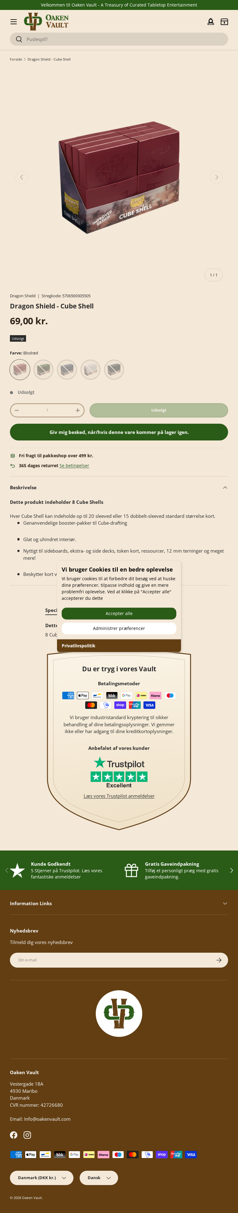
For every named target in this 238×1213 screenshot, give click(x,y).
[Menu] (13, 22)
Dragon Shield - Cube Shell (49, 59)
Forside (16, 59)
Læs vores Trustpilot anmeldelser (119, 796)
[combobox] (119, 39)
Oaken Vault (32, 1197)
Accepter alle (119, 613)
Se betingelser (74, 465)
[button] (224, 22)
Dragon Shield (23, 296)
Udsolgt (158, 410)
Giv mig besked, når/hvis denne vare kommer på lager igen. (119, 432)
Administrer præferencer (119, 628)
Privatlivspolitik (78, 646)
